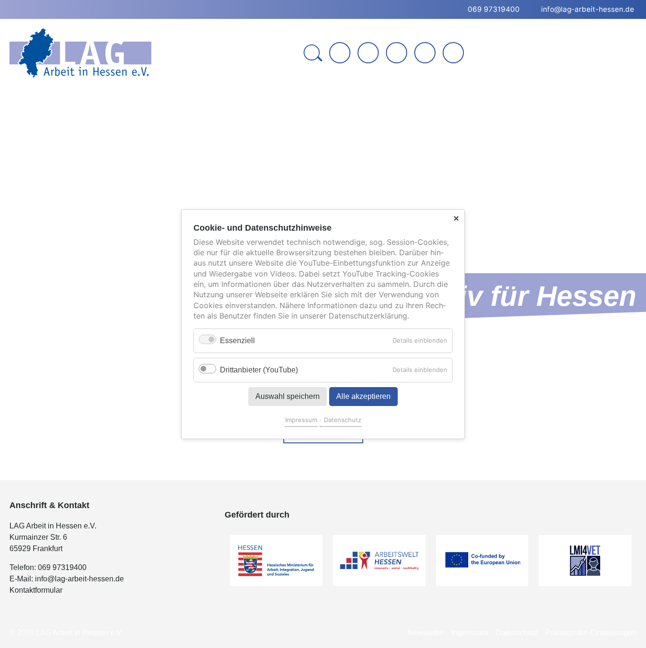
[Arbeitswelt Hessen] (379, 560)
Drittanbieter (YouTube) (259, 369)
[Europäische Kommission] (482, 560)
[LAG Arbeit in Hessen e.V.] (80, 53)
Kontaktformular (35, 590)
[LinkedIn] (396, 52)
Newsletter (426, 633)
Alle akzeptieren (363, 396)
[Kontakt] (368, 52)
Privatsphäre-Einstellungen (591, 633)
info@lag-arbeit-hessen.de (79, 579)
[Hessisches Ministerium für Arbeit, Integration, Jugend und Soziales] (276, 560)
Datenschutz (342, 419)
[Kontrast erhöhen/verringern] (454, 53)
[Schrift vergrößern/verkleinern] (425, 53)
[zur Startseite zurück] (339, 52)
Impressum (301, 419)
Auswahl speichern (287, 396)
